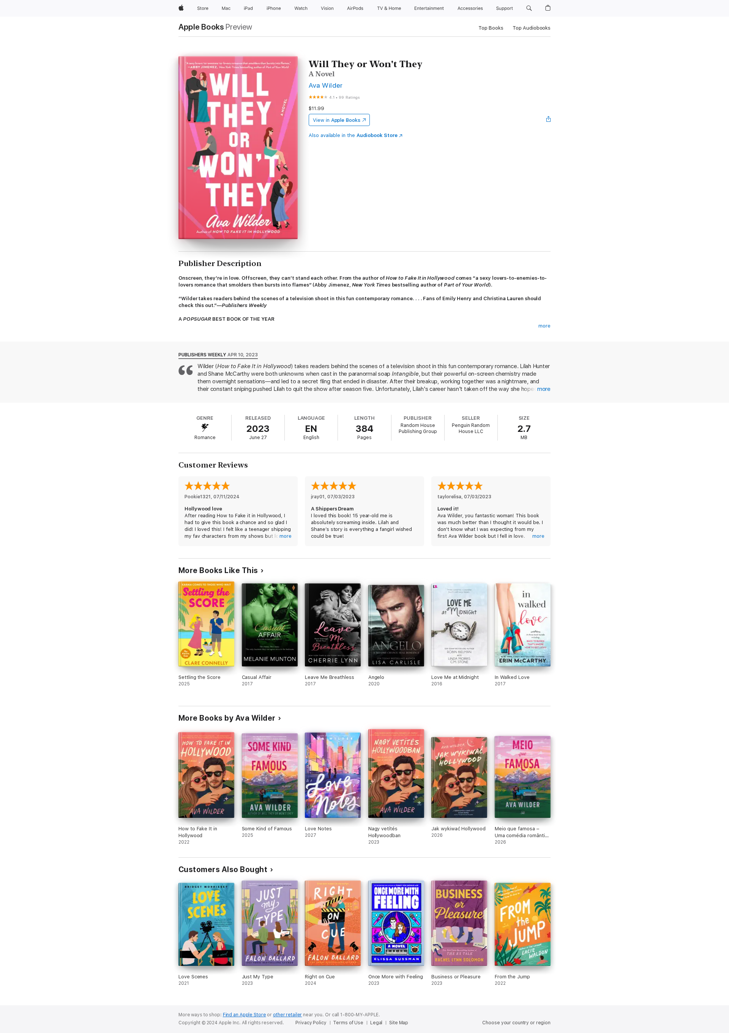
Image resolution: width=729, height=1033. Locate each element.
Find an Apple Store (244, 1014)
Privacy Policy (310, 1022)
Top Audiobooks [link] (532, 28)
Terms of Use (348, 1022)
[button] (529, 8)
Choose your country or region (516, 1022)
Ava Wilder (326, 85)
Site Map (398, 1022)
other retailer (287, 1014)
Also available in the (353, 135)
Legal (376, 1022)
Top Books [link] (490, 28)
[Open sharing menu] (548, 119)
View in (336, 120)
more (544, 326)
